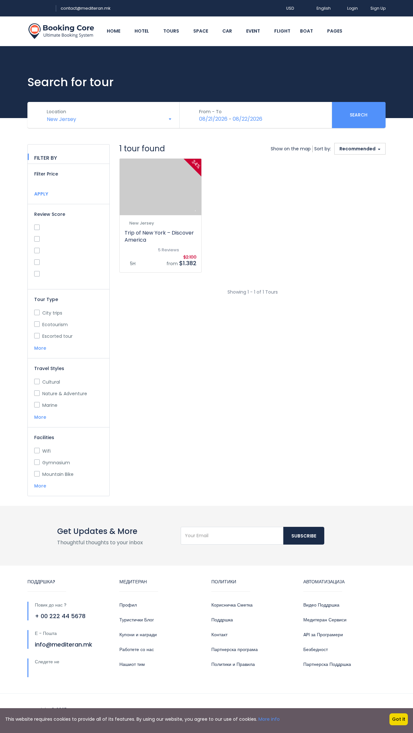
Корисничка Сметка (232, 605)
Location (56, 111)
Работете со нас (136, 649)
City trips (52, 313)
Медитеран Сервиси (325, 620)
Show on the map (291, 149)
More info (269, 719)
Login (352, 8)
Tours (171, 31)
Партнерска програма (234, 649)
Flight (282, 31)
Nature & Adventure (64, 393)
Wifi (46, 451)
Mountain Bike (58, 474)
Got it (398, 719)
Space (201, 31)
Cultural (51, 382)
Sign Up (378, 8)
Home (114, 31)
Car (227, 31)
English (324, 8)
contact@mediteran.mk (86, 8)
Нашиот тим (132, 664)
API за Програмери (323, 634)
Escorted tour (57, 336)
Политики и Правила (233, 664)
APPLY (41, 194)
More (40, 348)
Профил (128, 605)
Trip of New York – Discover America (159, 236)
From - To (210, 111)
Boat (307, 31)
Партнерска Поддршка (327, 664)
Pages (335, 31)
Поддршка (222, 620)
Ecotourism (55, 324)
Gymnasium (56, 462)
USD (290, 8)
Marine (49, 405)
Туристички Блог (136, 620)
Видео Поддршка (321, 605)
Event (253, 31)
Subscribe (303, 536)
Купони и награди (138, 634)
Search (359, 115)
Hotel (142, 31)
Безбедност (315, 649)
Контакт (219, 634)
